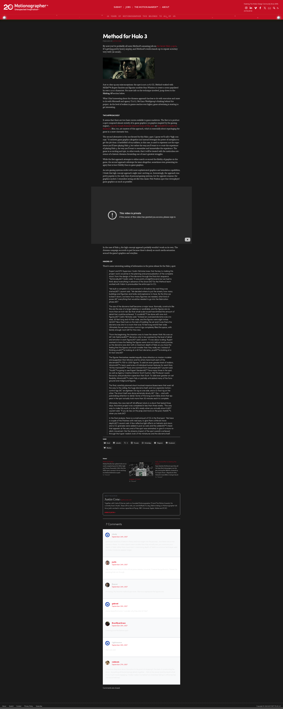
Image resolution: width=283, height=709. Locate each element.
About (4, 706)
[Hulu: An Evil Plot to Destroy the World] (168, 469)
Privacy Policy (28, 706)
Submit (11, 706)
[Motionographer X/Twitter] (265, 8)
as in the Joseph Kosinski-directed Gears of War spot (132, 125)
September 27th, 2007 (119, 664)
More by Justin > (110, 512)
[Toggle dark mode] (278, 8)
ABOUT (165, 7)
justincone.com (126, 499)
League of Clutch (135, 479)
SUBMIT (118, 7)
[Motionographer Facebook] (260, 8)
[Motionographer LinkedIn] (251, 8)
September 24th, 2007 (120, 536)
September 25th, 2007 (119, 606)
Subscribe (39, 706)
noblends (115, 661)
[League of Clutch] (141, 469)
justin (114, 562)
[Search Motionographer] (274, 8)
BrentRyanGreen (119, 623)
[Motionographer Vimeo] (255, 8)
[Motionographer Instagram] (246, 8)
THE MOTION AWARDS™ (146, 7)
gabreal (115, 603)
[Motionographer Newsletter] (269, 8)
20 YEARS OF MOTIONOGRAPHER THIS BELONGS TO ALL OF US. (141, 16)
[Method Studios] (116, 468)
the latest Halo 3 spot (166, 46)
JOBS (128, 7)
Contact (18, 706)
